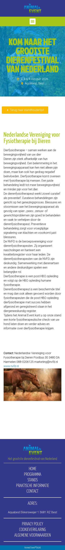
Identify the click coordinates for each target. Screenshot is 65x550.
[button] (33, 21)
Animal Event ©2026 (32, 548)
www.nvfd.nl (11, 366)
